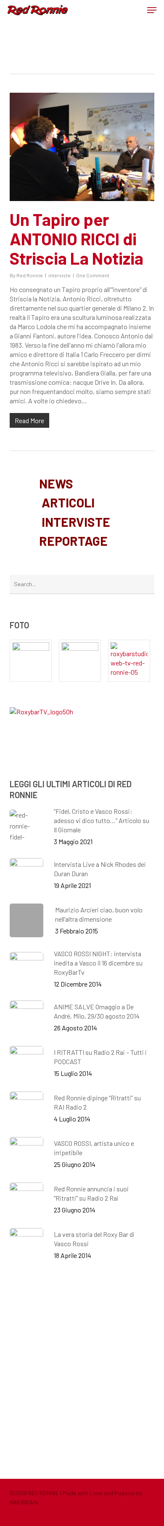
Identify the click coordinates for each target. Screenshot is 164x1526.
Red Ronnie (29, 275)
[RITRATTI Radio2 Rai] (33, 661)
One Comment (92, 275)
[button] (151, 10)
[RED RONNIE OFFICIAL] (82, 661)
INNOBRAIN (24, 1502)
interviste (59, 275)
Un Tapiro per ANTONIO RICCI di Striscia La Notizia (76, 238)
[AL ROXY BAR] (131, 661)
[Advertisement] (82, 1369)
